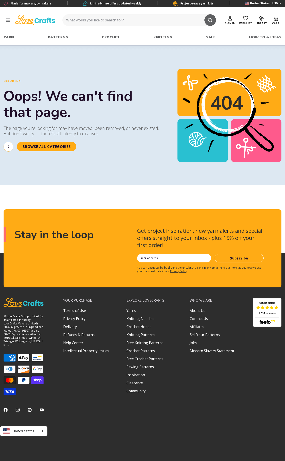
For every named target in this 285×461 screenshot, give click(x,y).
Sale (211, 37)
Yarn (9, 37)
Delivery (70, 326)
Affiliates (197, 326)
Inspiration (135, 374)
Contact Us (199, 318)
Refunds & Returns (79, 334)
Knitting (162, 37)
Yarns (131, 310)
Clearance (134, 382)
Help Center (73, 342)
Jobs (193, 342)
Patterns (58, 37)
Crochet (111, 37)
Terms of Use (74, 310)
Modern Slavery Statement (212, 350)
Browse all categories (46, 146)
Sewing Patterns (140, 366)
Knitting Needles (140, 318)
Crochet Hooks (138, 326)
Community (136, 390)
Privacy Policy (178, 271)
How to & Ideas (265, 37)
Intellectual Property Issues (86, 350)
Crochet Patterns (140, 350)
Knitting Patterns (140, 334)
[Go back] (8, 147)
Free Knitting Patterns (144, 342)
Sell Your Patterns (205, 334)
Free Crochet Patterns (144, 358)
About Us (197, 310)
